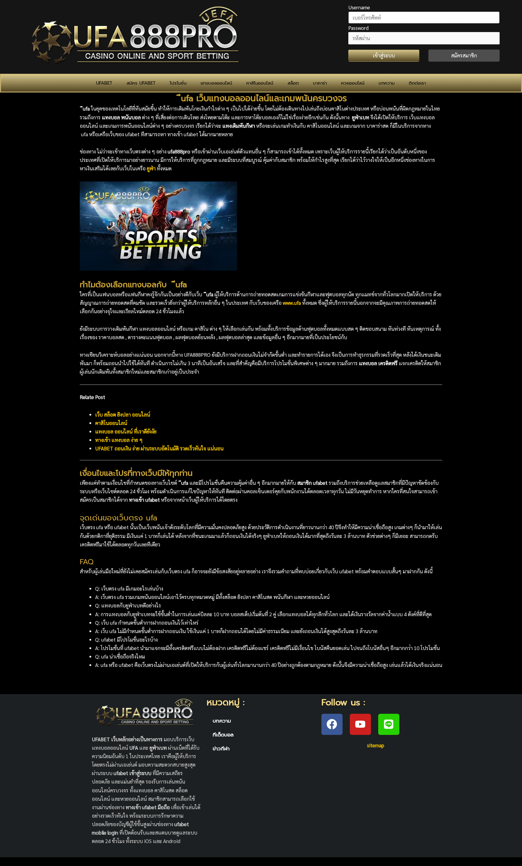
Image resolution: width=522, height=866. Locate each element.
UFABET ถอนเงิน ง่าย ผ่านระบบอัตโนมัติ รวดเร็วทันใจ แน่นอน (159, 448)
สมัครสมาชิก (464, 55)
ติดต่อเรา (417, 83)
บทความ (387, 83)
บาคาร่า (320, 83)
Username (359, 7)
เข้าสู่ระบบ (384, 55)
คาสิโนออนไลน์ (259, 83)
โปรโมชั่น (178, 83)
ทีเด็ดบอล (223, 735)
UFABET (104, 83)
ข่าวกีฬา (221, 748)
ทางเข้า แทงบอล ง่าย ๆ (119, 439)
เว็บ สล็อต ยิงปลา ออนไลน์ (122, 414)
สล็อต (293, 83)
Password (358, 27)
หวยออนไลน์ (352, 83)
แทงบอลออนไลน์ (216, 83)
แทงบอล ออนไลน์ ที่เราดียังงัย (125, 431)
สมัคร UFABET (141, 83)
